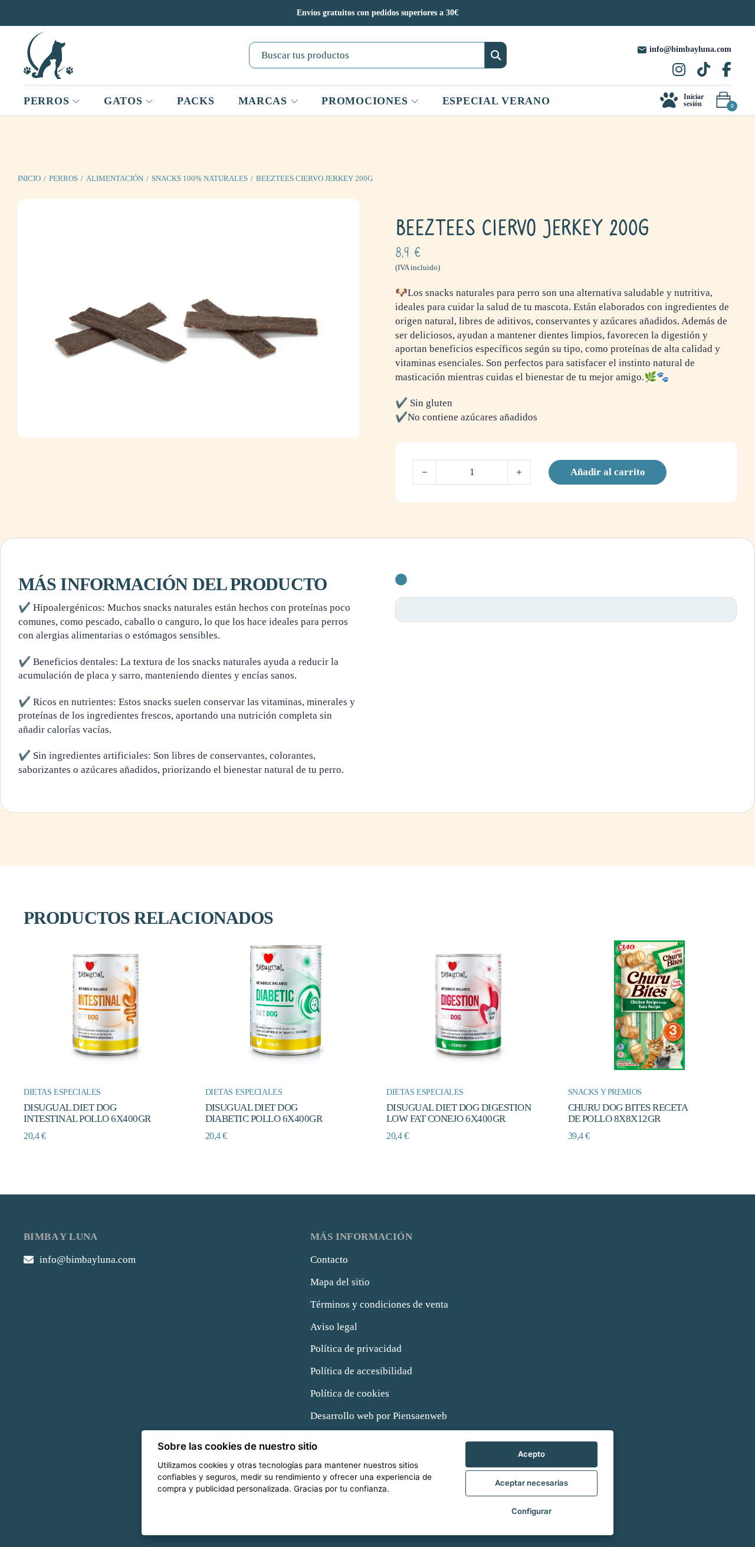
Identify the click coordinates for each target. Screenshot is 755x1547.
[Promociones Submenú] (414, 101)
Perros (63, 178)
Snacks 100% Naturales (200, 178)
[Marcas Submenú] (294, 101)
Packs (196, 101)
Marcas (262, 101)
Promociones (364, 101)
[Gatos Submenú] (149, 101)
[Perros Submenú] (76, 101)
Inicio (29, 178)
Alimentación (114, 178)
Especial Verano (496, 101)
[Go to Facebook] (726, 70)
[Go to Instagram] (678, 70)
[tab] (401, 579)
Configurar (531, 1511)
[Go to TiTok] (703, 70)
